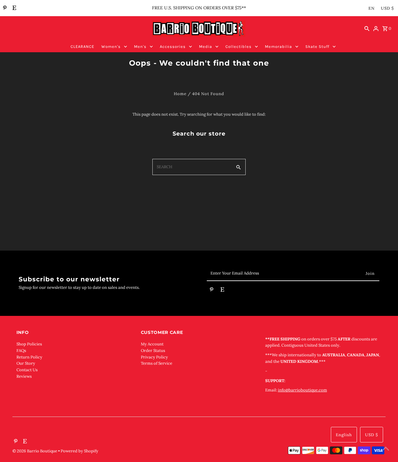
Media (205, 46)
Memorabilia (278, 46)
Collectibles (238, 46)
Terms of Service (156, 363)
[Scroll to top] (385, 449)
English (344, 434)
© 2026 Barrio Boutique (35, 451)
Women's (111, 46)
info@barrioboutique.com (302, 390)
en (371, 8)
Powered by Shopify (79, 451)
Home (180, 93)
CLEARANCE (82, 46)
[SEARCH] (367, 28)
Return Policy (29, 357)
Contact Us (27, 369)
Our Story (25, 363)
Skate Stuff (317, 46)
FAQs (21, 350)
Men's (140, 46)
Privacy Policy (154, 357)
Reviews (24, 376)
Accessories (173, 46)
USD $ (387, 8)
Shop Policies (29, 344)
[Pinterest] (4, 8)
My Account (152, 344)
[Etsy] (13, 8)
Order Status (153, 350)
